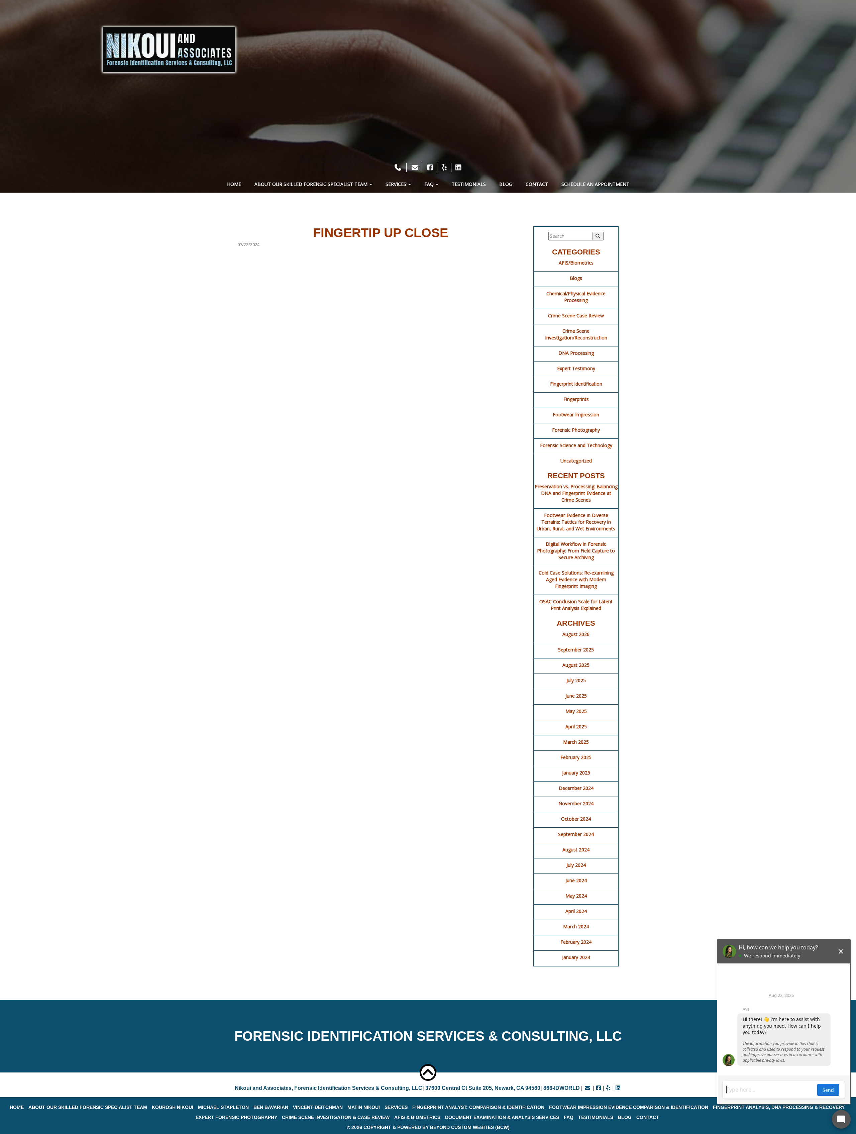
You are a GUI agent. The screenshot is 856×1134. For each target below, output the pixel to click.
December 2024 (576, 788)
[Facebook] (430, 167)
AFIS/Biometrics (576, 263)
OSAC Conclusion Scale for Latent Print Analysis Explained (576, 604)
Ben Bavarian (270, 1107)
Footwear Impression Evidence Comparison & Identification (628, 1107)
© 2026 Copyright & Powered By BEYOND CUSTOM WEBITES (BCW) (428, 1127)
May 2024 (576, 896)
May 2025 (576, 711)
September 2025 (576, 649)
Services (397, 184)
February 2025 (576, 757)
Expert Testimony (576, 368)
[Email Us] (415, 167)
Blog (505, 184)
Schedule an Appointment (595, 184)
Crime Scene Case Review (576, 315)
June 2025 (576, 696)
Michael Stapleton (223, 1107)
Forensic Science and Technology (576, 445)
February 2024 (576, 942)
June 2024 (576, 880)
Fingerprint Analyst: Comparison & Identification (478, 1107)
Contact (537, 184)
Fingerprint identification (576, 384)
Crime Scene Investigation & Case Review (336, 1117)
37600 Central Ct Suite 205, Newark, (482, 1088)
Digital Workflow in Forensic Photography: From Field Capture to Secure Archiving (576, 550)
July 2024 (576, 865)
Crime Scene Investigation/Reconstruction (576, 334)
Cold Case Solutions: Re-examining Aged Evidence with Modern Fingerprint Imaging (576, 579)
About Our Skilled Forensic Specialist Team (311, 184)
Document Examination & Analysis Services (502, 1117)
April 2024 (576, 911)
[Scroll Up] (428, 1072)
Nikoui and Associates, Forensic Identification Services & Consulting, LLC (328, 1088)
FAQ (429, 184)
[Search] (598, 236)
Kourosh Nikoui (172, 1107)
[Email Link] (587, 1088)
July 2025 (576, 680)
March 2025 (576, 742)
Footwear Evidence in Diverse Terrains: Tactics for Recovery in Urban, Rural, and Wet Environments (576, 522)
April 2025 (576, 726)
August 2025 (576, 665)
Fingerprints (576, 399)
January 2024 (576, 957)
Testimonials (469, 184)
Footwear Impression (576, 414)
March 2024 (576, 926)
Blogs (576, 278)
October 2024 (576, 819)
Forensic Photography (576, 430)
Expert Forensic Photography (236, 1117)
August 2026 (576, 634)
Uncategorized (576, 460)
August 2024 (576, 849)
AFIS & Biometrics (417, 1117)
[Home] (169, 49)
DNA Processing (576, 353)
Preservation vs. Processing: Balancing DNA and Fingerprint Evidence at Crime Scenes (576, 493)
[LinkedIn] (458, 167)
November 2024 (576, 803)
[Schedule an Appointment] (428, 158)
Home (234, 184)
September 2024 (576, 834)
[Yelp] (444, 167)
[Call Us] (399, 167)
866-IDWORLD (561, 1088)
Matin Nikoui (363, 1107)
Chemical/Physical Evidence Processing (576, 296)
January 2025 (576, 772)
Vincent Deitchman (318, 1107)
